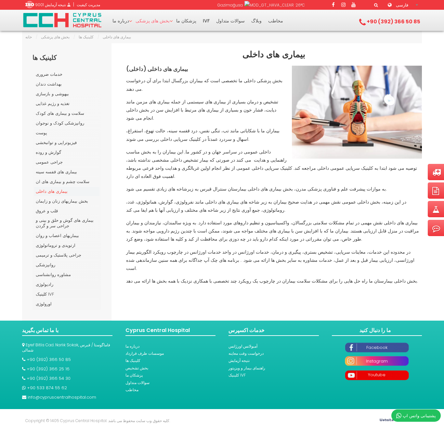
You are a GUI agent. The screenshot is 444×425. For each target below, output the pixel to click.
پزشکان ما (186, 21)
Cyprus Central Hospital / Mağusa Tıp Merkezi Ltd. (62, 20)
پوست (41, 133)
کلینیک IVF (45, 294)
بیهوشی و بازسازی (52, 94)
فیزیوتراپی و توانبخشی (56, 142)
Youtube (376, 375)
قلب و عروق (47, 211)
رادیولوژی (44, 284)
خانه (28, 37)
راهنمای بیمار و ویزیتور (247, 368)
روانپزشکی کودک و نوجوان (60, 123)
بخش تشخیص (136, 368)
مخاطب (275, 21)
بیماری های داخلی (273, 54)
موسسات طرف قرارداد (144, 353)
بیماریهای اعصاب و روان (57, 235)
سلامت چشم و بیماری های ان (62, 182)
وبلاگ (256, 21)
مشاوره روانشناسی (53, 275)
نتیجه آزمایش (239, 360)
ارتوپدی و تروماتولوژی (55, 245)
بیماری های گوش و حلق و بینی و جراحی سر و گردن (65, 223)
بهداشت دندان (49, 84)
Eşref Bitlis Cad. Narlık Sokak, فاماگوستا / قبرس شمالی (66, 347)
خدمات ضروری (49, 74)
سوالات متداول (230, 21)
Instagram (377, 361)
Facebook (376, 347)
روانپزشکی (45, 265)
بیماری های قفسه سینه (56, 172)
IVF (206, 21)
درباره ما (120, 21)
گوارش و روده (48, 152)
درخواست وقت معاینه (246, 353)
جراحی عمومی (49, 162)
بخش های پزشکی (153, 21)
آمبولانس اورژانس (243, 346)
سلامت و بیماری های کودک (60, 113)
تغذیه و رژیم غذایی (53, 103)
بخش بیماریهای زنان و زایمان (62, 201)
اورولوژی (44, 304)
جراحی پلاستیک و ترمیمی (58, 255)
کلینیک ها (86, 37)
